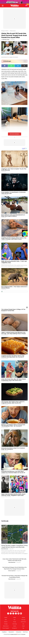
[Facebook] (8, 613)
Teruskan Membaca (14, 134)
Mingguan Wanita (4, 30)
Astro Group (23, 634)
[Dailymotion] (21, 613)
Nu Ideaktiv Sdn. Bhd (13, 634)
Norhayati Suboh (6, 39)
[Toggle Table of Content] (24, 61)
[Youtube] (18, 613)
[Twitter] (13, 613)
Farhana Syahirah (12, 570)
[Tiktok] (16, 613)
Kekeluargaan (13, 30)
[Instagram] (11, 613)
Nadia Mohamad (4, 548)
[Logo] (14, 5)
